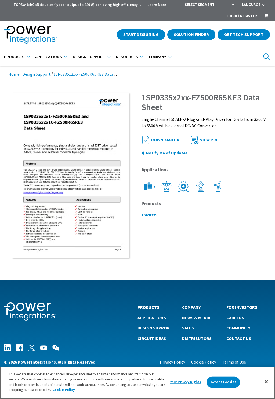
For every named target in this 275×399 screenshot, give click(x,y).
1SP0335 (149, 215)
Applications (48, 57)
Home (14, 74)
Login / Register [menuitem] (242, 16)
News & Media (196, 318)
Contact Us (238, 339)
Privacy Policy (172, 362)
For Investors (241, 307)
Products (14, 57)
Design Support (89, 57)
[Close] (266, 382)
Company (157, 57)
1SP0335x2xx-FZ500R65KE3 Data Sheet (89, 74)
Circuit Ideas (152, 339)
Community (238, 328)
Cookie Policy (203, 362)
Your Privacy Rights (185, 382)
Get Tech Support (243, 35)
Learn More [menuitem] (156, 5)
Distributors (197, 339)
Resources (127, 57)
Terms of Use (234, 362)
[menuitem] (266, 16)
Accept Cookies (223, 382)
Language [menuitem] (251, 5)
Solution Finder (191, 35)
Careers (235, 318)
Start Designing (141, 35)
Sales (188, 328)
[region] (137, 383)
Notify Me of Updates (166, 153)
